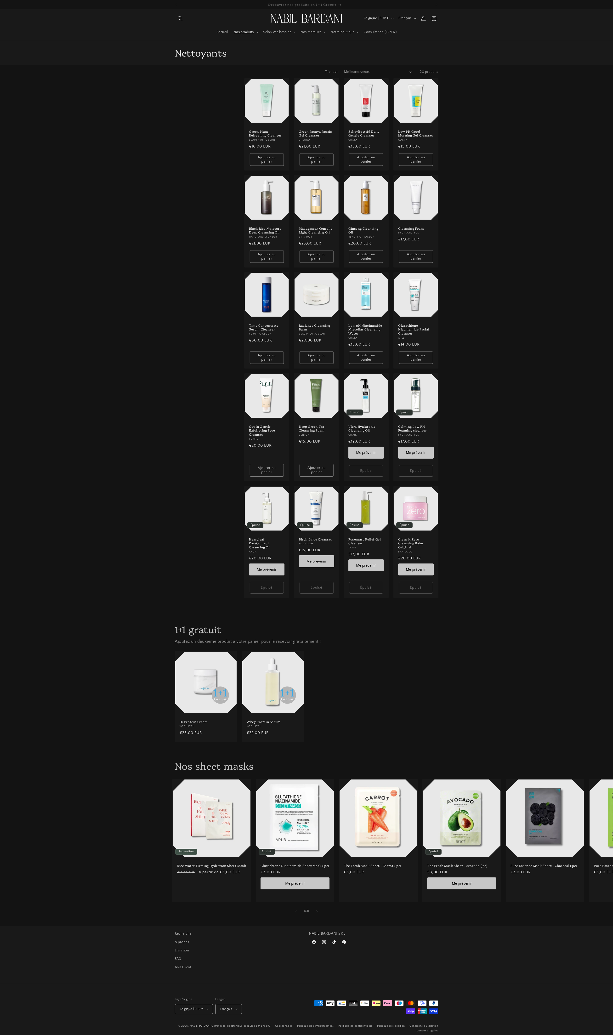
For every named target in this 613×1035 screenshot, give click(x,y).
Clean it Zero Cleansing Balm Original (410, 543)
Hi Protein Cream (194, 722)
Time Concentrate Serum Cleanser (264, 327)
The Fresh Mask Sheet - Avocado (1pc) (457, 866)
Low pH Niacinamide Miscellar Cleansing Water (365, 329)
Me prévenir (366, 453)
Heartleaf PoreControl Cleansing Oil (260, 543)
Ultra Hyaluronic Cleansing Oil (362, 428)
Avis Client (183, 967)
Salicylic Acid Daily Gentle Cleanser (364, 133)
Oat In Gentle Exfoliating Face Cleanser (262, 430)
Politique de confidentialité (355, 1025)
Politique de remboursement (315, 1025)
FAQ (178, 959)
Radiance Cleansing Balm (314, 327)
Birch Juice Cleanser (315, 539)
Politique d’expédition (391, 1025)
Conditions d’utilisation (423, 1025)
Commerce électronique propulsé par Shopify (240, 1025)
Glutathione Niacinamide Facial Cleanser (413, 329)
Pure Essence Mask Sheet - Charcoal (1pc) (544, 866)
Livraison (182, 950)
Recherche (183, 934)
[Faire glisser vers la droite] (317, 911)
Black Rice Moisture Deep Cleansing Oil (265, 230)
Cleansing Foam (411, 228)
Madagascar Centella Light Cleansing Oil (315, 230)
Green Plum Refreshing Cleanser (265, 133)
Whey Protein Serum (264, 722)
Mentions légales (427, 1030)
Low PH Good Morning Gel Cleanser (415, 133)
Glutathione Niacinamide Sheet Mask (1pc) (295, 866)
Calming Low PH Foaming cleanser (412, 428)
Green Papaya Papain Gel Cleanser (315, 133)
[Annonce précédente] (176, 4)
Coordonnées (283, 1025)
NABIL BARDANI (200, 1025)
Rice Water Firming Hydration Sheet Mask (211, 866)
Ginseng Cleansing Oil (363, 230)
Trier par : (332, 72)
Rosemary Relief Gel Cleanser (364, 541)
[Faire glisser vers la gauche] (296, 911)
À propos (182, 942)
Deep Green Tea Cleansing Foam (311, 428)
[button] (180, 18)
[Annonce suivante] (436, 4)
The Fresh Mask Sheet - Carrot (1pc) (372, 866)
